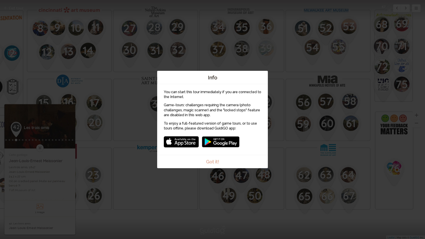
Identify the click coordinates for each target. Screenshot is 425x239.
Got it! (212, 161)
